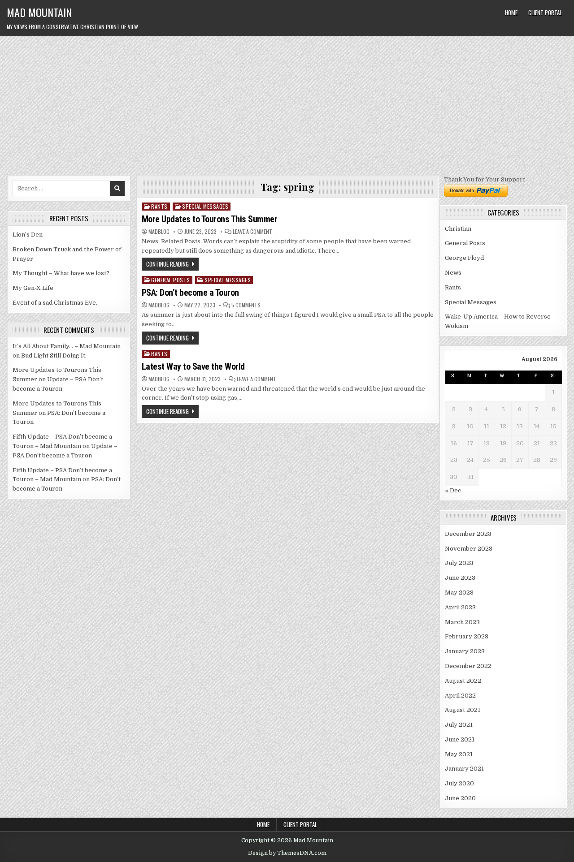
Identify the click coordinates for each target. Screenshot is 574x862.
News (453, 272)
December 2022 (468, 666)
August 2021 (462, 710)
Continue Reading (167, 263)
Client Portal (545, 12)
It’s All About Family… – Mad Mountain (67, 346)
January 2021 (464, 768)
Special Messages (205, 206)
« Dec (453, 490)
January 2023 (465, 651)
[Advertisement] (287, 103)
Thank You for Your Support (484, 179)
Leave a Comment (252, 231)
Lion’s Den (28, 234)
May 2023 (459, 592)
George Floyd (464, 257)
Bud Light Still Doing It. (54, 355)
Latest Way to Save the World (193, 366)
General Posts (170, 280)
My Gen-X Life (33, 287)
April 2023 (460, 607)
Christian (458, 228)
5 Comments (246, 305)
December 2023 (468, 533)
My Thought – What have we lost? (61, 273)
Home (511, 12)
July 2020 (459, 783)
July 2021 (459, 724)
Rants (159, 206)
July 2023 (459, 563)
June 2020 (460, 798)
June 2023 (460, 577)
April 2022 (460, 695)
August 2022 (463, 680)
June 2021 (459, 739)
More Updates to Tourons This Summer (210, 219)
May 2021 (459, 754)
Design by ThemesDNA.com (287, 853)
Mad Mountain (39, 12)
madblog (159, 231)
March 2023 (462, 622)
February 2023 (466, 636)
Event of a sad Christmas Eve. (55, 302)
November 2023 (468, 548)
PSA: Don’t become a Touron (190, 292)
